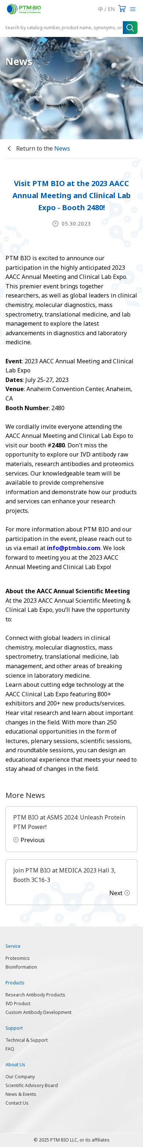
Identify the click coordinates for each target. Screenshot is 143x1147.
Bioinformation (21, 967)
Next (115, 893)
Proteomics (18, 958)
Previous (33, 840)
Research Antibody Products (35, 995)
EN (111, 8)
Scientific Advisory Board (32, 1085)
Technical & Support (27, 1040)
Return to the (42, 148)
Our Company (20, 1077)
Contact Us (17, 1103)
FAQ (10, 1049)
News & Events (21, 1094)
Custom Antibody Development (39, 1012)
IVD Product (18, 1003)
